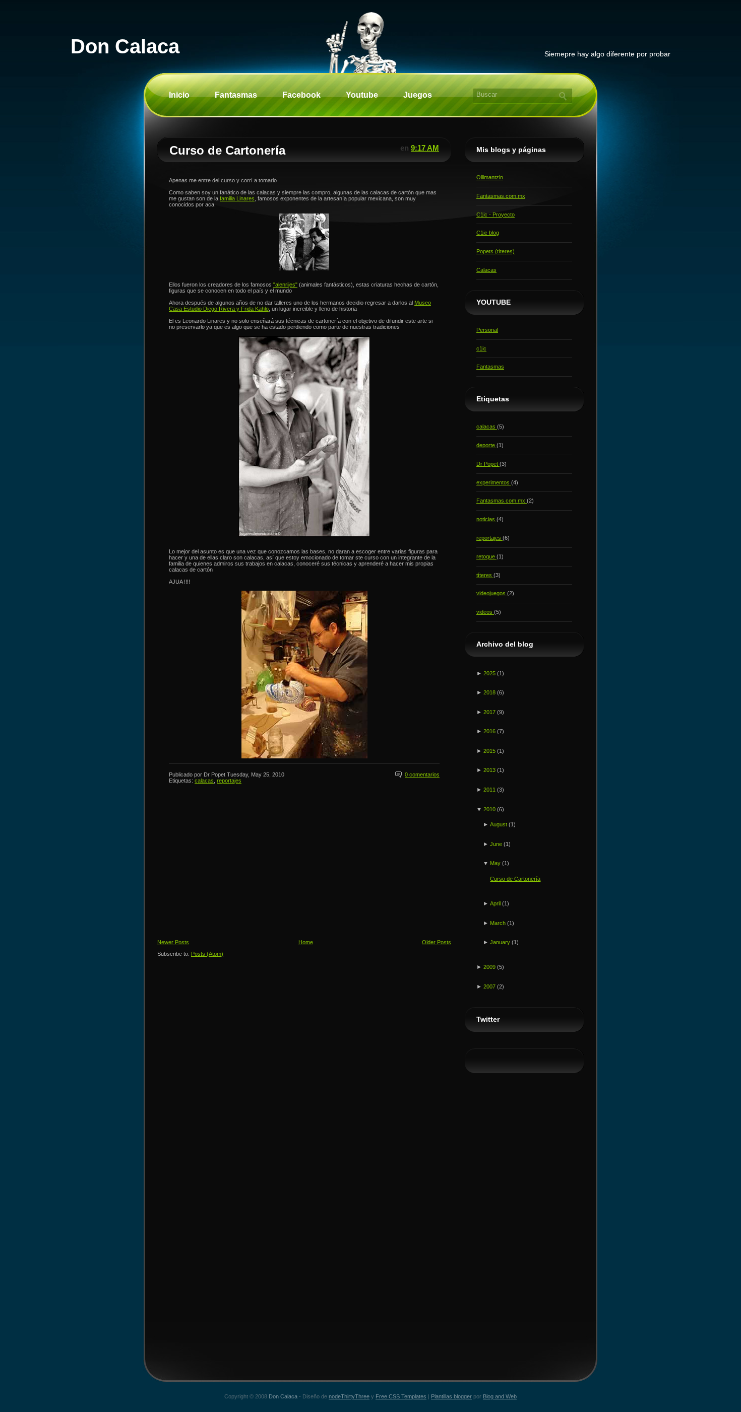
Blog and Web (500, 1396)
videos (485, 612)
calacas (204, 781)
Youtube (362, 95)
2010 (490, 809)
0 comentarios (422, 774)
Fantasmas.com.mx (500, 196)
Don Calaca (125, 46)
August (499, 824)
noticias (486, 519)
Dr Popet (488, 464)
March (498, 923)
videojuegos (491, 593)
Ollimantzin (489, 177)
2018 (490, 692)
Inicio (179, 95)
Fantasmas (236, 95)
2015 (490, 751)
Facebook (301, 95)
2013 (490, 770)
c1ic (481, 348)
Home (305, 942)
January (501, 942)
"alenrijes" (285, 284)
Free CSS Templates (401, 1396)
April (496, 903)
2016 (490, 731)
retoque (486, 556)
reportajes (229, 781)
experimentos (493, 482)
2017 (490, 712)
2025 (490, 673)
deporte (486, 445)
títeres (484, 575)
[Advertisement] (232, 870)
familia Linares (237, 198)
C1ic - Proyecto (495, 214)
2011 (490, 790)
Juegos (417, 95)
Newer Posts (173, 942)
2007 (490, 986)
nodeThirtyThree (349, 1396)
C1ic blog (487, 233)
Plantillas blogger (451, 1396)
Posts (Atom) (207, 954)
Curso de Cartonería (227, 150)
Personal (487, 330)
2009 (490, 967)
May (496, 863)
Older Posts (436, 942)
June (497, 844)
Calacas (486, 270)
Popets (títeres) (495, 251)
